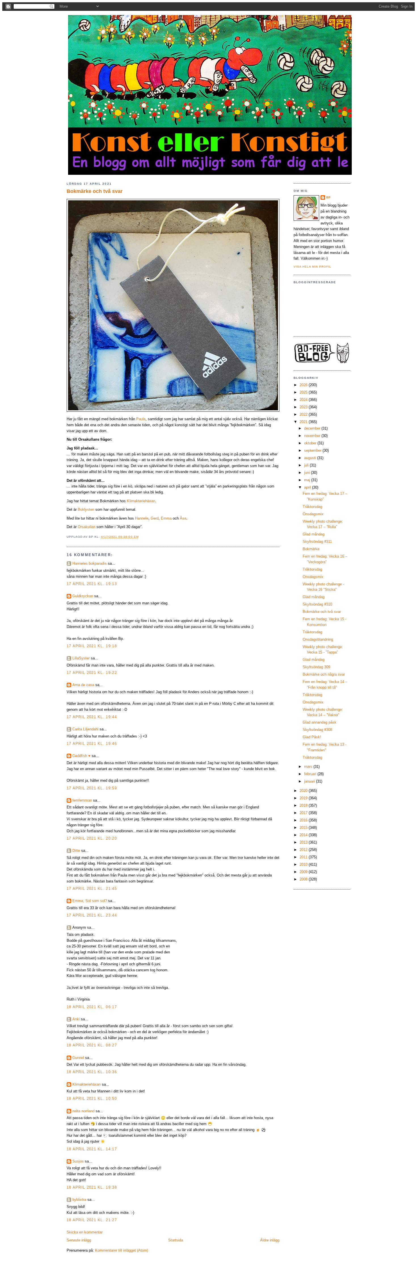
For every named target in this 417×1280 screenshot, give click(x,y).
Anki (76, 1019)
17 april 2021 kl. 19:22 (92, 673)
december (312, 428)
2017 (304, 813)
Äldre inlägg (269, 1240)
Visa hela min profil (312, 266)
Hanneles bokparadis (89, 563)
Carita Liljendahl (85, 729)
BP (328, 197)
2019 (304, 798)
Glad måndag (314, 534)
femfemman (82, 800)
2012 (304, 850)
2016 (304, 820)
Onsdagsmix (313, 514)
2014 (304, 835)
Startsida (175, 1240)
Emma (166, 518)
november (312, 436)
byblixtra (79, 1199)
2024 (304, 400)
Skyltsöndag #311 (317, 541)
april (308, 487)
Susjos (78, 1161)
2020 (304, 791)
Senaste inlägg (79, 1240)
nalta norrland (83, 1111)
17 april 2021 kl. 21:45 (92, 888)
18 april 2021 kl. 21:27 (92, 1220)
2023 (304, 407)
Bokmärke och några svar (324, 674)
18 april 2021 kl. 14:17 (92, 1149)
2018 (304, 805)
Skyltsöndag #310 (317, 604)
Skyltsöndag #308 (317, 730)
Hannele (141, 518)
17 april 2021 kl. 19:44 (92, 717)
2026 (304, 385)
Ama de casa (83, 685)
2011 (304, 857)
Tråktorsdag (312, 507)
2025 (304, 392)
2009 (304, 872)
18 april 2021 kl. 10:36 (92, 1072)
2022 (304, 414)
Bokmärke (311, 549)
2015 (304, 827)
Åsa (183, 518)
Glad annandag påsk (319, 722)
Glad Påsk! (312, 737)
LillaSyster (81, 658)
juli (307, 465)
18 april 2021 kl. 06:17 (92, 1007)
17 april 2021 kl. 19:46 (92, 743)
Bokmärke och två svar (95, 191)
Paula (141, 419)
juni (307, 472)
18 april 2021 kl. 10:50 (92, 1098)
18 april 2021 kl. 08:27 (92, 1045)
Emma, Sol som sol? (89, 901)
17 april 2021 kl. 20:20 (92, 838)
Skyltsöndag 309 (316, 667)
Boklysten (86, 509)
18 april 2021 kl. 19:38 (92, 1187)
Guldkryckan (82, 596)
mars (308, 766)
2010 (304, 864)
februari (310, 774)
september (313, 450)
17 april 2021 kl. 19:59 (92, 788)
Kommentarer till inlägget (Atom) (121, 1250)
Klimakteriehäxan (141, 501)
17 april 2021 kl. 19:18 (92, 646)
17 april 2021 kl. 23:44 (92, 915)
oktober (310, 443)
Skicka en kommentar (85, 1232)
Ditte (76, 850)
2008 (304, 879)
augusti (310, 458)
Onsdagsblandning (318, 639)
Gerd (155, 518)
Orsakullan (86, 527)
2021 (304, 422)
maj (307, 480)
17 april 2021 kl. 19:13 (92, 584)
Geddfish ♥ (81, 756)
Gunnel (78, 1058)
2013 (304, 842)
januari (310, 781)
